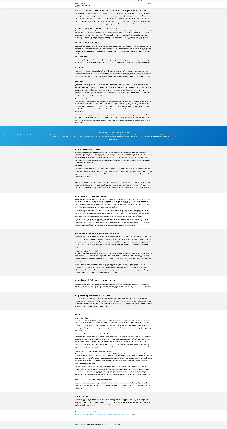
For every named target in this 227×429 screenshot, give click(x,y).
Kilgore (122, 414)
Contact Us (148, 3)
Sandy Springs (116, 414)
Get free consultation (113, 139)
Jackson (127, 414)
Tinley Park (88, 414)
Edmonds (82, 414)
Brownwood (133, 414)
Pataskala (109, 414)
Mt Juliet (104, 414)
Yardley (77, 414)
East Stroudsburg (96, 414)
